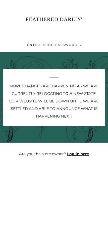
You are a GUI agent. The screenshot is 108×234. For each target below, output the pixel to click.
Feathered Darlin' (54, 19)
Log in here (78, 153)
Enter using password (52, 45)
